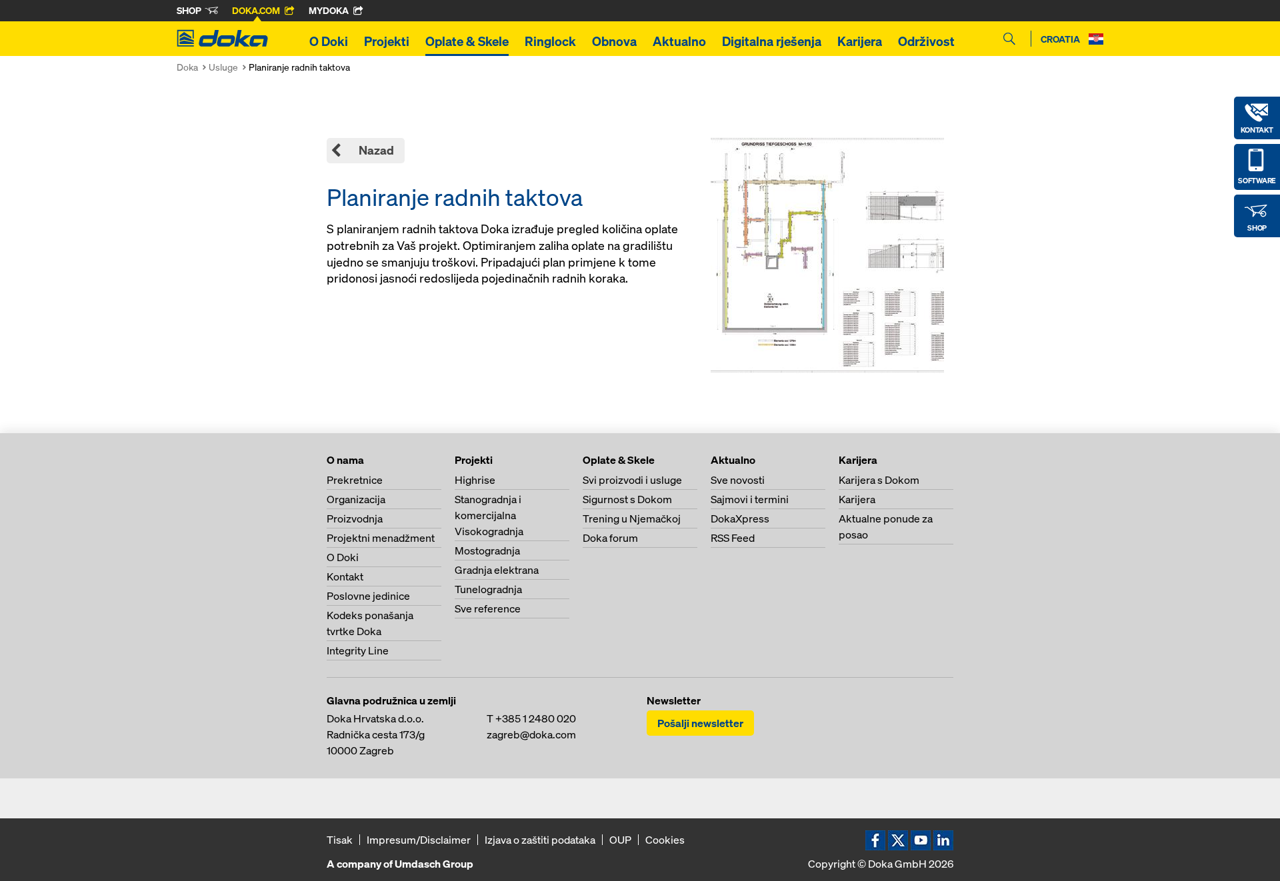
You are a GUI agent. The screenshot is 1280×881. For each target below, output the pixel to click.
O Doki (328, 41)
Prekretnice (355, 479)
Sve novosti (738, 479)
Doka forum (610, 537)
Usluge (223, 67)
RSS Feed (733, 537)
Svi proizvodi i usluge (632, 479)
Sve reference (488, 608)
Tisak (340, 839)
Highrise (475, 479)
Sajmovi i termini (750, 499)
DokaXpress (740, 518)
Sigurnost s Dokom (627, 499)
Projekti (386, 41)
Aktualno (679, 41)
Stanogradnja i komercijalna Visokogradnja (489, 515)
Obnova (614, 41)
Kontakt (345, 576)
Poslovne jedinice (368, 595)
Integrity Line (358, 650)
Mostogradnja (487, 550)
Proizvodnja (355, 518)
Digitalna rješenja (771, 41)
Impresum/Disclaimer (419, 839)
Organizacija (356, 499)
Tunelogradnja (488, 589)
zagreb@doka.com (531, 734)
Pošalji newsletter (700, 723)
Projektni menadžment (381, 537)
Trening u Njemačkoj (632, 518)
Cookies (665, 839)
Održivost (926, 41)
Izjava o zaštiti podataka (540, 839)
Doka (187, 67)
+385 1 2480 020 (535, 718)
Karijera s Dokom (879, 479)
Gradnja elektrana (497, 569)
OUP (620, 839)
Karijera (859, 41)
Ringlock (550, 41)
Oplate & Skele (467, 41)
